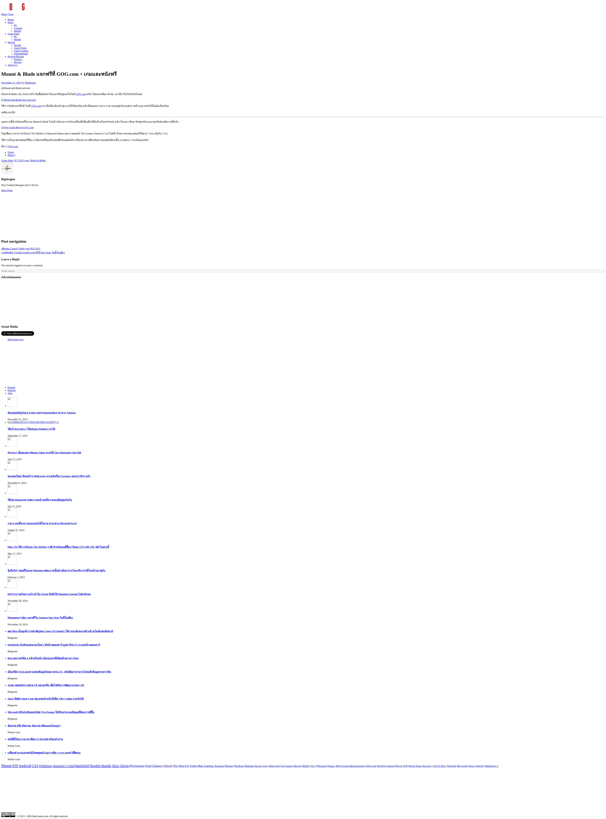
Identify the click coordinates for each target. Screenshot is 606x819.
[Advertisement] (303, 214)
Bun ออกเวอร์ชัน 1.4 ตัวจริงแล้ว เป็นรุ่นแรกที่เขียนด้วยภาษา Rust (43, 658)
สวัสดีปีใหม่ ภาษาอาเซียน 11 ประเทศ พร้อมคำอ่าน (35, 739)
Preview (18, 59)
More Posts (6, 190)
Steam (6, 765)
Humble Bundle (100, 766)
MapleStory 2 (491, 766)
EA (187, 766)
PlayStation (137, 766)
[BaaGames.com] (29, 11)
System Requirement (352, 766)
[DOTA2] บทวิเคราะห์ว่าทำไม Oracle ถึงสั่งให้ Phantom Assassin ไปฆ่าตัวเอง (49, 594)
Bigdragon (30, 82)
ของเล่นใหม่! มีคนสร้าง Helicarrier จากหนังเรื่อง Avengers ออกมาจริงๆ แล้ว (49, 476)
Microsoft (462, 766)
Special (11, 42)
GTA (35, 766)
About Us (12, 65)
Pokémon (45, 766)
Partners (12, 390)
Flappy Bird (334, 766)
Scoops (17, 45)
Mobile (17, 31)
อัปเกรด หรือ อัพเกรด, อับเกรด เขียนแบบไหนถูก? (34, 725)
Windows (239, 766)
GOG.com (81, 94)
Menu (4, 14)
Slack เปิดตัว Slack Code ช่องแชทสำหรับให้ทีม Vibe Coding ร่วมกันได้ (46, 698)
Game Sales (13, 33)
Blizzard (322, 766)
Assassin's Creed (64, 766)
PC (15, 25)
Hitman (229, 766)
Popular (11, 387)
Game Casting (21, 51)
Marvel (297, 766)
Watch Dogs (415, 766)
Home (11, 19)
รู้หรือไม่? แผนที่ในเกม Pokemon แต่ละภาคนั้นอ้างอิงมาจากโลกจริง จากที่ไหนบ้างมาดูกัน (56, 570)
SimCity (480, 766)
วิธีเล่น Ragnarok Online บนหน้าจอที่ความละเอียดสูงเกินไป (40, 499)
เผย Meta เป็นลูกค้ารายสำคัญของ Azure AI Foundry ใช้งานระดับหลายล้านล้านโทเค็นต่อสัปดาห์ (60, 631)
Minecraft (274, 766)
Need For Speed (385, 766)
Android (25, 766)
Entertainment (21, 53)
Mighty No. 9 (309, 766)
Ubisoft (167, 766)
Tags (10, 393)
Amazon (219, 766)
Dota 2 (472, 766)
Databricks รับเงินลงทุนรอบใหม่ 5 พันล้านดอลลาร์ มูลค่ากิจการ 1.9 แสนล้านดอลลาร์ (54, 644)
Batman (249, 766)
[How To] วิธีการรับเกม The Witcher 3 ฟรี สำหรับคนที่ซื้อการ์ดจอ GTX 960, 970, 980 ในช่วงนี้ (58, 547)
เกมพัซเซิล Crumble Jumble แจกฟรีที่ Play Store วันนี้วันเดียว (33, 252)
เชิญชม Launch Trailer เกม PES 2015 (20, 248)
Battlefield (82, 766)
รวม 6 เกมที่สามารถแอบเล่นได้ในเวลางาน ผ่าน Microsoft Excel (42, 523)
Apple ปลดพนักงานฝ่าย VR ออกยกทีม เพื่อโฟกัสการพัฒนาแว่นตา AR (46, 685)
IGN (405, 766)
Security (427, 766)
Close (10, 14)
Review (18, 62)
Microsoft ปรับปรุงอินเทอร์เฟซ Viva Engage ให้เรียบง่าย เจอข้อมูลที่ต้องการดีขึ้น (51, 712)
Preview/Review (16, 56)
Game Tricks (20, 48)
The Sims (178, 766)
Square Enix (261, 766)
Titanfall (451, 766)
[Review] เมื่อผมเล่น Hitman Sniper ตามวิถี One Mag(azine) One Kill (44, 452)
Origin (124, 766)
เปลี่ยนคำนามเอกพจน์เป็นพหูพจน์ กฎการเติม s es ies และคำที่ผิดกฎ (44, 752)
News (10, 22)
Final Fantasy (153, 766)
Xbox (115, 766)
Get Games (286, 766)
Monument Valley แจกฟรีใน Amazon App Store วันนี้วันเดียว (40, 617)
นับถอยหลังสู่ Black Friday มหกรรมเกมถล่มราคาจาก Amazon (42, 412)
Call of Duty (439, 766)
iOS (15, 766)
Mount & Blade (38, 160)
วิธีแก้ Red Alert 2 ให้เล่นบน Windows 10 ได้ (31, 429)
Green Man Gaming (202, 766)
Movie (398, 766)
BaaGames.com (15, 339)
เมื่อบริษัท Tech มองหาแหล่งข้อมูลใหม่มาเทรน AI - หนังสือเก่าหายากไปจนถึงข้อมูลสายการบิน (59, 671)
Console (18, 28)
